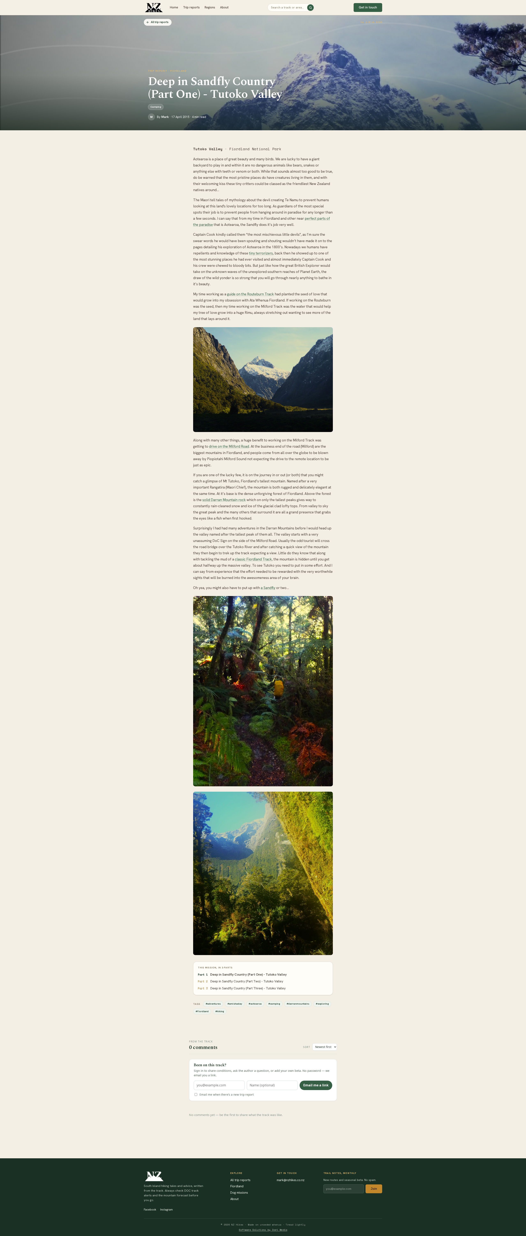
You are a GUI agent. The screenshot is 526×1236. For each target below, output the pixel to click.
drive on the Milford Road (229, 446)
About (224, 7)
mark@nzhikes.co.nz (291, 1180)
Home (174, 7)
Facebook (150, 1209)
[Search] (310, 7)
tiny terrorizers (261, 253)
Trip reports (191, 7)
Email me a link (316, 1085)
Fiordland (236, 1186)
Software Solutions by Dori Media (263, 1229)
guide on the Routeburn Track (250, 294)
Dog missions (239, 1192)
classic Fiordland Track (253, 559)
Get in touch (368, 7)
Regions (210, 7)
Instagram (166, 1209)
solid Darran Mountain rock (224, 500)
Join (374, 1189)
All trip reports (159, 22)
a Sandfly (268, 588)
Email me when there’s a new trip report (227, 1094)
